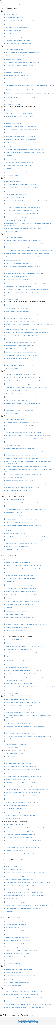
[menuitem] (1, 3)
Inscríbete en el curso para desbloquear (28, 1022)
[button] (1, 1)
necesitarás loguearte (32, 1020)
